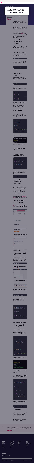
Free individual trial (13, 12)
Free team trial (21, 12)
